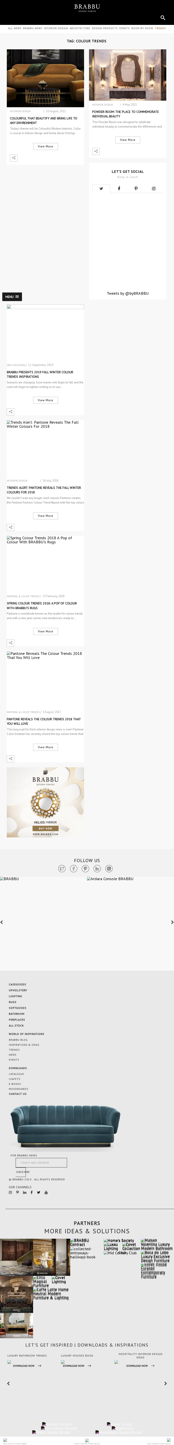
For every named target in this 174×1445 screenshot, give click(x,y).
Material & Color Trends (23, 596)
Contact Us (18, 1094)
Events (124, 28)
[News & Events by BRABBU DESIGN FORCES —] (87, 8)
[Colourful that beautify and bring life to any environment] (45, 78)
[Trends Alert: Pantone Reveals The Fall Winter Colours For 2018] (45, 449)
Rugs (13, 1002)
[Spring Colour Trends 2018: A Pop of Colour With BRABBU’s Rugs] (45, 565)
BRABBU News (32, 28)
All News (14, 28)
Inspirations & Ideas (24, 1044)
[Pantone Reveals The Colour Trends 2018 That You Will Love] (45, 680)
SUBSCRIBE (21, 1172)
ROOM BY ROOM (142, 28)
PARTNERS (87, 1223)
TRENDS (160, 28)
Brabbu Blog (18, 1039)
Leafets (14, 1079)
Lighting (15, 996)
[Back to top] (154, 1395)
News (12, 1054)
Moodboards (18, 1089)
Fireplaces (17, 1019)
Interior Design (56, 28)
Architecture (80, 28)
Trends (14, 1049)
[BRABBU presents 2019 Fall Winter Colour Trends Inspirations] (45, 333)
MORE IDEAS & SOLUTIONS (87, 1231)
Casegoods (17, 984)
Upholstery (18, 990)
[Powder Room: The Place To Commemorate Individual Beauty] (127, 75)
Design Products (105, 28)
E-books (15, 1084)
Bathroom (16, 1013)
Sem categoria (16, 365)
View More (45, 146)
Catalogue (16, 1074)
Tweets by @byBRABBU (128, 293)
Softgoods (18, 1008)
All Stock (16, 1025)
